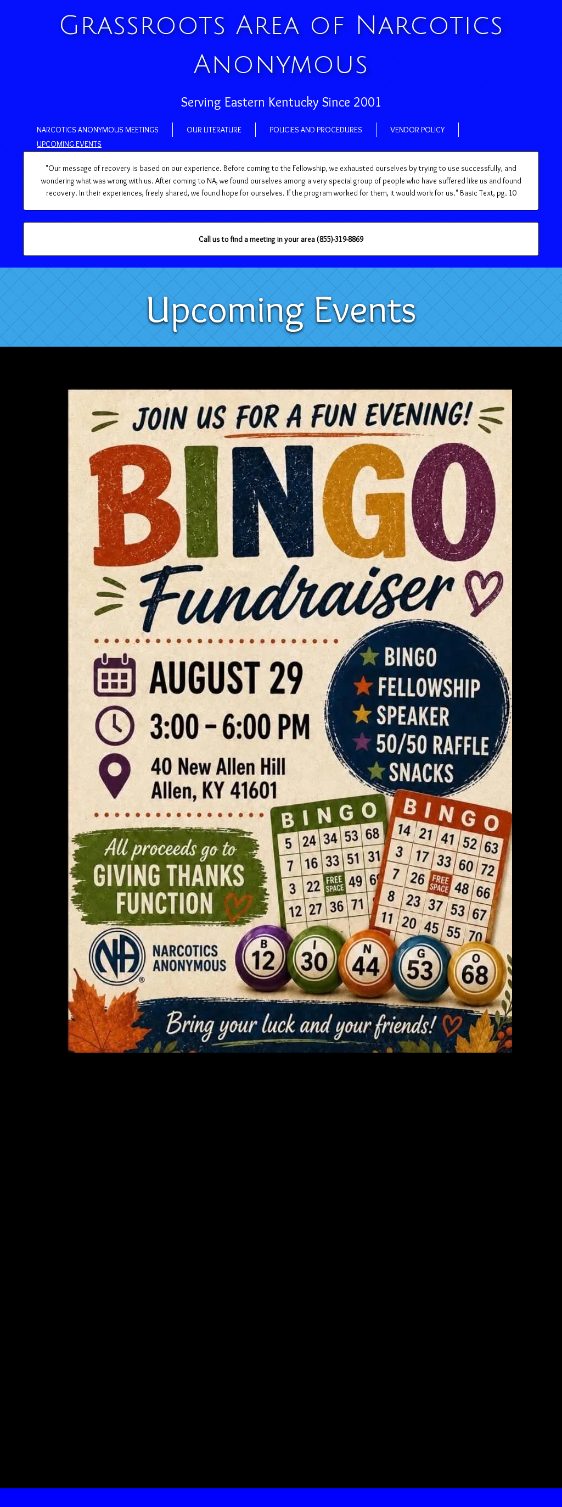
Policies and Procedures (315, 130)
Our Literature (214, 130)
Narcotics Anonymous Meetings (98, 130)
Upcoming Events (69, 144)
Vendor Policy (417, 130)
